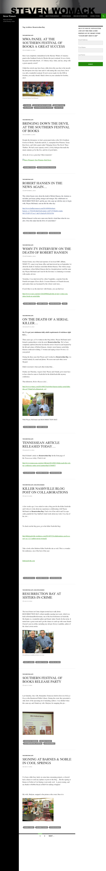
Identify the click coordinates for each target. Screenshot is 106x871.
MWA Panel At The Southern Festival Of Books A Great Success (43, 43)
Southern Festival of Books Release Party (42, 679)
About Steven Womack (52, 16)
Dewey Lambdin (29, 662)
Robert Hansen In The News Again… (42, 185)
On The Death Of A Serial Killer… (45, 321)
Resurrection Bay (59, 105)
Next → (51, 836)
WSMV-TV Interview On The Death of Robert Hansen (46, 250)
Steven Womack (9, 16)
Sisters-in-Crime (55, 662)
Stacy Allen (59, 107)
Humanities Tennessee (30, 741)
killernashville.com (28, 561)
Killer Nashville (29, 472)
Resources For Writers (80, 16)
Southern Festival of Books (43, 107)
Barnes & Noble (29, 827)
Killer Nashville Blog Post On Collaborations (45, 490)
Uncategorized (39, 485)
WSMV (65, 303)
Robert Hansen (42, 233)
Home (41, 16)
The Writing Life (27, 35)
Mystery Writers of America (42, 105)
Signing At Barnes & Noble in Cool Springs (46, 761)
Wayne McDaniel (55, 233)
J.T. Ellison (27, 105)
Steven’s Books (66, 16)
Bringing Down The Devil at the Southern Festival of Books (46, 127)
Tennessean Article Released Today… (41, 444)
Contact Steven (95, 16)
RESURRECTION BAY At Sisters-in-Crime (41, 595)
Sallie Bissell (28, 107)
